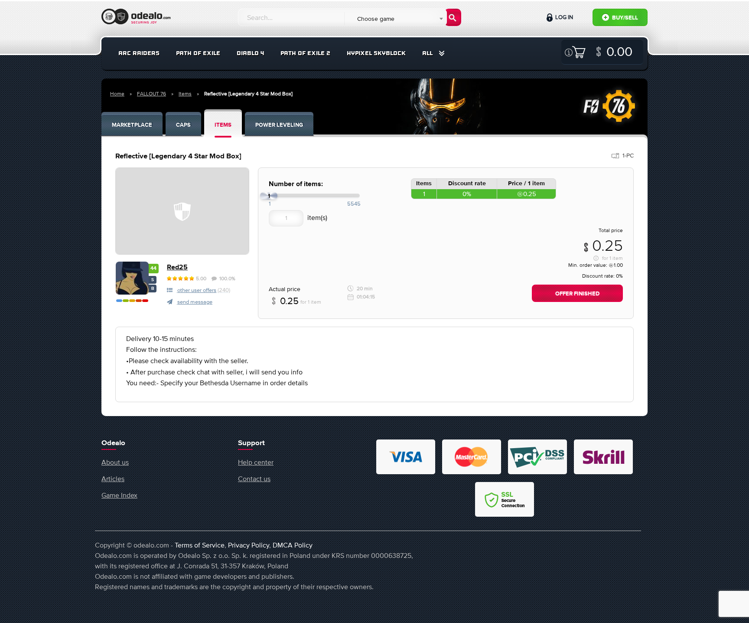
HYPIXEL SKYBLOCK (376, 53)
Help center (256, 462)
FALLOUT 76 (151, 94)
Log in (563, 17)
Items (185, 94)
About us (115, 462)
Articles (112, 478)
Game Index (119, 495)
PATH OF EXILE (198, 53)
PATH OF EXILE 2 (305, 53)
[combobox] (395, 18)
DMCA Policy (293, 545)
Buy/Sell (624, 18)
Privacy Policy (248, 545)
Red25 (177, 267)
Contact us (254, 478)
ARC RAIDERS (139, 53)
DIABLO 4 (250, 53)
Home (117, 94)
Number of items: (296, 184)
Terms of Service (200, 545)
